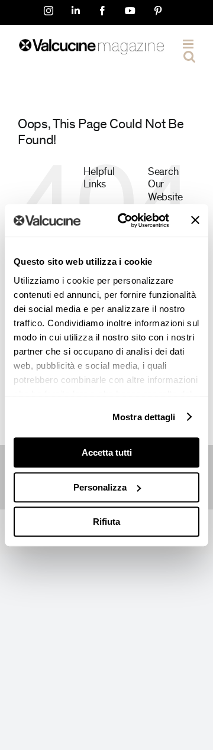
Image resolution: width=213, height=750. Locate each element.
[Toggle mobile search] (189, 56)
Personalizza (100, 487)
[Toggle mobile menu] (189, 44)
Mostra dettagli (144, 417)
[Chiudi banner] (195, 220)
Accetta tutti (107, 452)
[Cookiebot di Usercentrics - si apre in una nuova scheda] (124, 220)
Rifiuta (106, 522)
